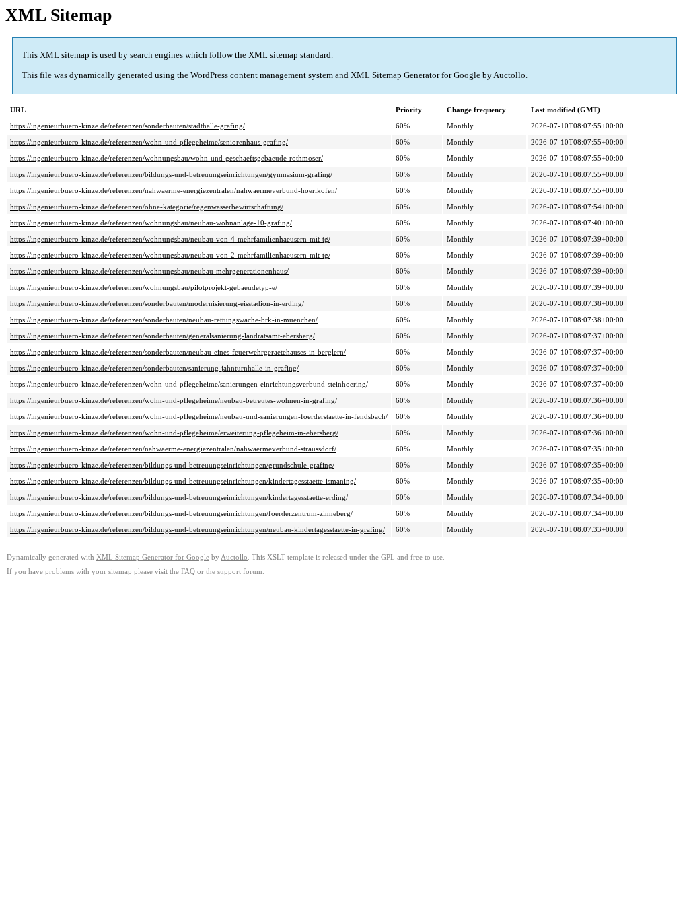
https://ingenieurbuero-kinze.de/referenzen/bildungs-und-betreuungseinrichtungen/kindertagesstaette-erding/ (179, 497)
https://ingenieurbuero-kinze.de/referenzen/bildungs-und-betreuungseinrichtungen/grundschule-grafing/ (172, 465)
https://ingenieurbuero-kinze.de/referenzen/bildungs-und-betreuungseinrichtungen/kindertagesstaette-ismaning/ (183, 481)
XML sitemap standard (289, 55)
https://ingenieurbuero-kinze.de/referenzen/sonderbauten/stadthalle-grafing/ (127, 126)
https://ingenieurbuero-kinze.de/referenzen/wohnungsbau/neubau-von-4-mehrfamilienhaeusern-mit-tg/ (170, 239)
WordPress (209, 75)
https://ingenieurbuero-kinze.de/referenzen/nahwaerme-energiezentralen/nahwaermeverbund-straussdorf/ (173, 449)
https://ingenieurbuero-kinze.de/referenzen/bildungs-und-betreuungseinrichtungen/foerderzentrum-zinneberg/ (181, 513)
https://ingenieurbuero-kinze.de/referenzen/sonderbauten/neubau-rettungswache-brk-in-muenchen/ (164, 320)
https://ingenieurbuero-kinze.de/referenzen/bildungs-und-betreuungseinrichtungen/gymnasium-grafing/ (171, 174)
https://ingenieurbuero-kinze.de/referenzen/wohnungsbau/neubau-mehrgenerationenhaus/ (149, 271)
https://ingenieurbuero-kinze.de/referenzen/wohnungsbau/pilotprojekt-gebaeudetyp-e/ (143, 287)
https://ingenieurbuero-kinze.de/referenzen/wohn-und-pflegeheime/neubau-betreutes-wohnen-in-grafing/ (173, 400)
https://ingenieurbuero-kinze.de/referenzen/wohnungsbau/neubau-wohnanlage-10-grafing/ (151, 223)
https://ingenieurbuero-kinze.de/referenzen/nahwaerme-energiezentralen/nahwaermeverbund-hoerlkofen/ (173, 190)
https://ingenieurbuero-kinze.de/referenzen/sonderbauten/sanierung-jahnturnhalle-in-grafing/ (154, 368)
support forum (239, 571)
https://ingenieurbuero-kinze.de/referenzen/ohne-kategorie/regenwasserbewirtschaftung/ (146, 207)
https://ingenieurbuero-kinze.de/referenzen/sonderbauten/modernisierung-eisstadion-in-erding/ (157, 303)
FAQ (188, 571)
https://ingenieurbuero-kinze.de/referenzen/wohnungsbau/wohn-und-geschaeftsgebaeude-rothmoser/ (166, 158)
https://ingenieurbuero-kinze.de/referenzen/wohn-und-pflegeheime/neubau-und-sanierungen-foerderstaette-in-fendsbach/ (199, 416)
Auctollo (509, 75)
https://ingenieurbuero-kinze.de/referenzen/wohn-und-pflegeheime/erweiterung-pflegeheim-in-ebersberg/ (174, 433)
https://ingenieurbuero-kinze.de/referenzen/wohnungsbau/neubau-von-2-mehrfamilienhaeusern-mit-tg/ (170, 255)
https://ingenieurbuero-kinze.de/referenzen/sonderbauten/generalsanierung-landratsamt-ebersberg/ (162, 336)
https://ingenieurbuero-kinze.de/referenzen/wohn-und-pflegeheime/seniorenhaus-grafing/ (149, 142)
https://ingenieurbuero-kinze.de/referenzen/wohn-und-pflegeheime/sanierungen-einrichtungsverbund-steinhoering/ (189, 384)
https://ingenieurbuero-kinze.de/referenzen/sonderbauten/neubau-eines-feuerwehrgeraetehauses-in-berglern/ (178, 352)
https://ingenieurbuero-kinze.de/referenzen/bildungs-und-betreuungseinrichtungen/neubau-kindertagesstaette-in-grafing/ (197, 529)
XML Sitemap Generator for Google (415, 75)
